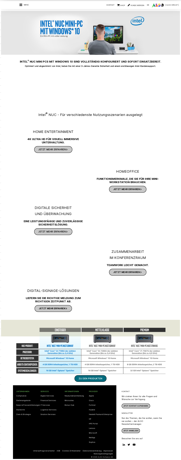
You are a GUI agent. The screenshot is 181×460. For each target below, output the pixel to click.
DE (148, 5)
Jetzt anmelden (130, 431)
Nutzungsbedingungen (103, 454)
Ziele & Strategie (23, 414)
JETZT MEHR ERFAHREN (52, 149)
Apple (91, 396)
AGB (58, 451)
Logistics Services (49, 410)
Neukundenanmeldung (74, 396)
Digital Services (47, 396)
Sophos (92, 442)
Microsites (69, 400)
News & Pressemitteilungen (28, 405)
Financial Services (48, 400)
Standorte (20, 410)
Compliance (21, 396)
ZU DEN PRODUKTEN (90, 378)
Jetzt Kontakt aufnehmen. (136, 406)
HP (90, 419)
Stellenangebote (23, 400)
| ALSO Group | (172, 5)
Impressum (108, 451)
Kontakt (110, 5)
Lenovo (92, 428)
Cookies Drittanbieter (71, 451)
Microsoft (93, 433)
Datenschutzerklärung (92, 451)
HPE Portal (93, 424)
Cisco (91, 400)
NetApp (92, 438)
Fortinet (92, 405)
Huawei (92, 410)
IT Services (45, 405)
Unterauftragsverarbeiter (44, 451)
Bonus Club (69, 405)
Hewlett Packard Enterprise (101, 414)
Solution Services (48, 414)
